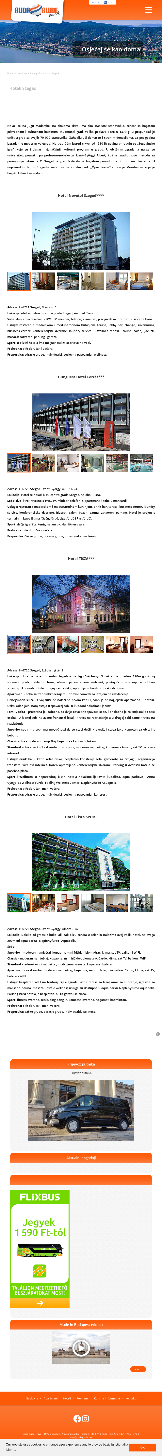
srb (112, 2)
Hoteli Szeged (52, 73)
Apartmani (51, 1398)
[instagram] (85, 1421)
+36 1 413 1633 (98, 1434)
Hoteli (67, 1398)
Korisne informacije (107, 1398)
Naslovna (32, 1398)
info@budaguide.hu (81, 1437)
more (138, 1369)
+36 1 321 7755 (122, 1434)
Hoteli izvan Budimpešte (29, 73)
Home (10, 73)
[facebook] (77, 1421)
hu (92, 2)
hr (105, 2)
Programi (82, 1398)
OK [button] (142, 1447)
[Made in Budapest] (81, 1347)
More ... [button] (11, 1449)
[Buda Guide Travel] (38, 12)
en (99, 2)
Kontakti (130, 1398)
